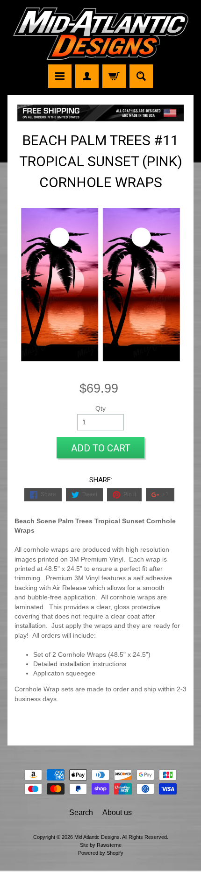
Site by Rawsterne (101, 845)
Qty (100, 408)
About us (117, 812)
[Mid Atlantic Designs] (100, 33)
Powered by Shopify (100, 853)
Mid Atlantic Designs (97, 837)
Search (81, 812)
